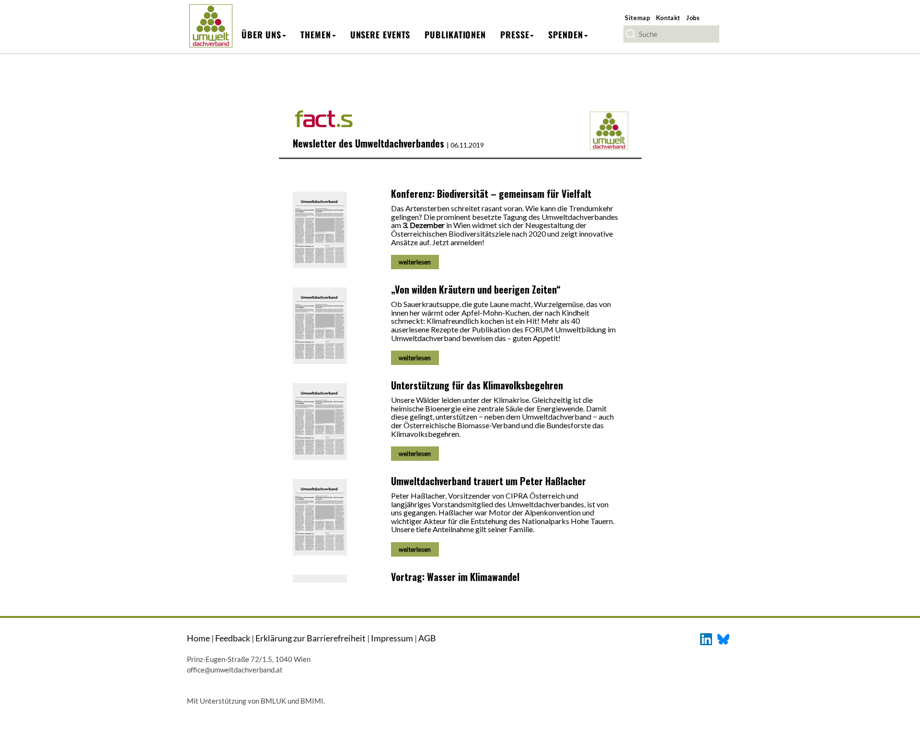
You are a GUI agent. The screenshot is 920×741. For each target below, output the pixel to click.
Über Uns (261, 34)
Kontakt (668, 18)
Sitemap (637, 18)
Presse (514, 34)
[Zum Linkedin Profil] (706, 638)
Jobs (693, 18)
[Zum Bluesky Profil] (723, 638)
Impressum (392, 638)
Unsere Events (380, 34)
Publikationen (455, 34)
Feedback (232, 638)
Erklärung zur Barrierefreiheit (310, 638)
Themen (315, 34)
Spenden (565, 34)
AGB (427, 638)
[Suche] (630, 34)
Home (198, 638)
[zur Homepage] (210, 25)
